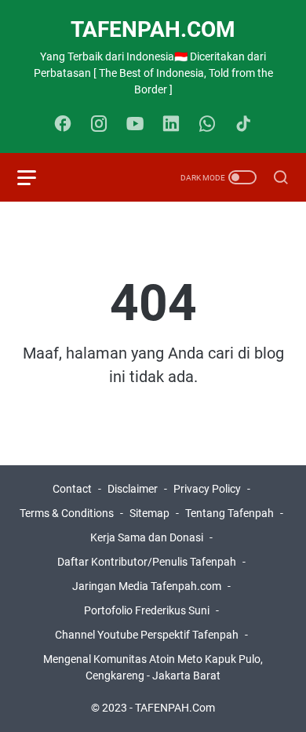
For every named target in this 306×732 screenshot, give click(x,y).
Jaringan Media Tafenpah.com (146, 586)
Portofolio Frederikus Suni (146, 610)
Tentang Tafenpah (229, 513)
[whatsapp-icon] (207, 124)
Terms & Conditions (67, 513)
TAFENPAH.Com (153, 29)
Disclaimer (132, 489)
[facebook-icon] (63, 124)
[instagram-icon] (99, 124)
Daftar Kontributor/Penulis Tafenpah (146, 561)
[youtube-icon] (135, 124)
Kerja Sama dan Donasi (146, 537)
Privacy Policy (207, 489)
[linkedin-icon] (171, 124)
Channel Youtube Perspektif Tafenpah (148, 634)
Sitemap (149, 513)
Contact (72, 489)
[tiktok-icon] (243, 124)
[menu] (36, 177)
